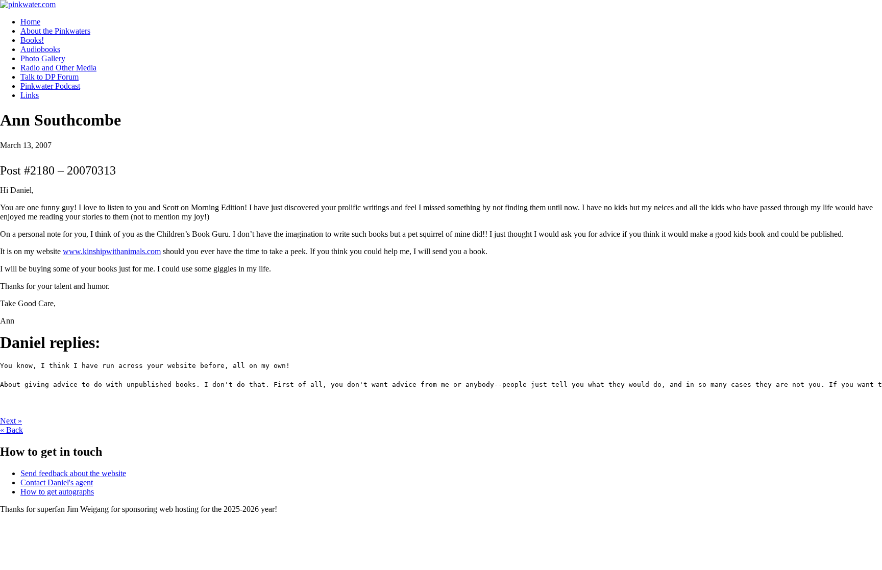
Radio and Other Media (58, 67)
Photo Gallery (42, 58)
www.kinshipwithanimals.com (112, 251)
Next (11, 420)
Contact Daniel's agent (56, 482)
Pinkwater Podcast (50, 86)
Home (30, 21)
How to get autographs (57, 491)
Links (29, 95)
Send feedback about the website (73, 473)
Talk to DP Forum (49, 76)
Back (11, 430)
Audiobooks (40, 49)
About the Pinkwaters (55, 31)
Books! (32, 40)
